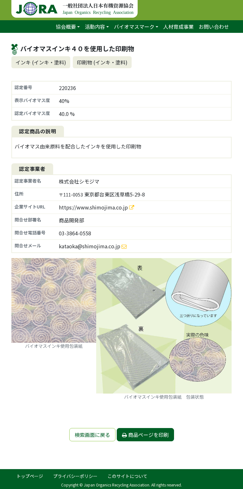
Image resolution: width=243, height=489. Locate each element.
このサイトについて (127, 476)
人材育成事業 (178, 26)
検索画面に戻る (92, 434)
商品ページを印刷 (148, 434)
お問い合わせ (214, 26)
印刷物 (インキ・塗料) (102, 62)
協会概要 (66, 26)
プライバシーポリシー (75, 476)
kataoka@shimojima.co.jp (89, 246)
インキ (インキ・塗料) (41, 62)
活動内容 (95, 26)
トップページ (29, 476)
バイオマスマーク (134, 26)
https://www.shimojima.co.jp (94, 207)
